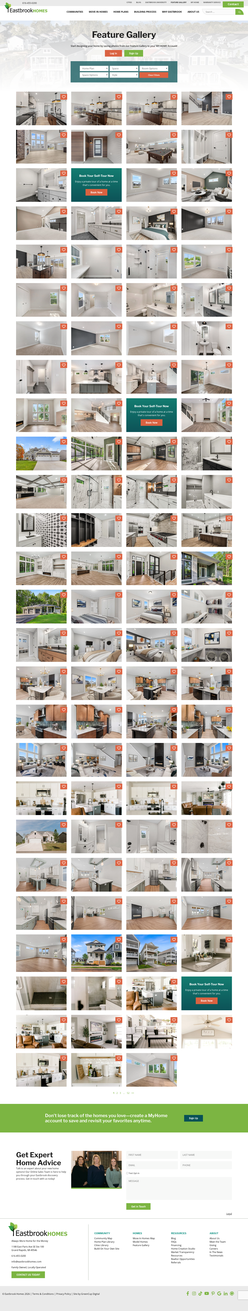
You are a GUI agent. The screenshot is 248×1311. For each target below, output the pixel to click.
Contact (233, 4)
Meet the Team (218, 1241)
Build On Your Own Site (106, 1248)
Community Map (103, 1238)
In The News (216, 1252)
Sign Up (133, 53)
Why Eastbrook (172, 11)
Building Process (145, 11)
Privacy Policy (63, 1293)
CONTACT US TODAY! (28, 1274)
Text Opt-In (134, 1173)
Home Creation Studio (183, 1248)
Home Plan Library (104, 1241)
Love (63, 97)
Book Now (96, 192)
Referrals (176, 1262)
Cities (129, 2)
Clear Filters (154, 75)
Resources (176, 1255)
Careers (214, 1248)
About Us (193, 11)
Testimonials (216, 1255)
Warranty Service (212, 2)
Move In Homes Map (144, 1238)
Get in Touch (138, 1206)
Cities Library (101, 1245)
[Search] (239, 12)
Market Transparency (182, 1252)
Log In (113, 53)
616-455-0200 (29, 3)
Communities (75, 11)
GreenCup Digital (90, 1293)
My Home (195, 2)
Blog (138, 2)
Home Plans (120, 11)
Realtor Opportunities (183, 1259)
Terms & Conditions (43, 1293)
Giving (213, 1245)
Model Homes (140, 1241)
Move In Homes (98, 11)
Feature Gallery (178, 2)
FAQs (174, 1241)
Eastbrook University (155, 2)
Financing (176, 1245)
